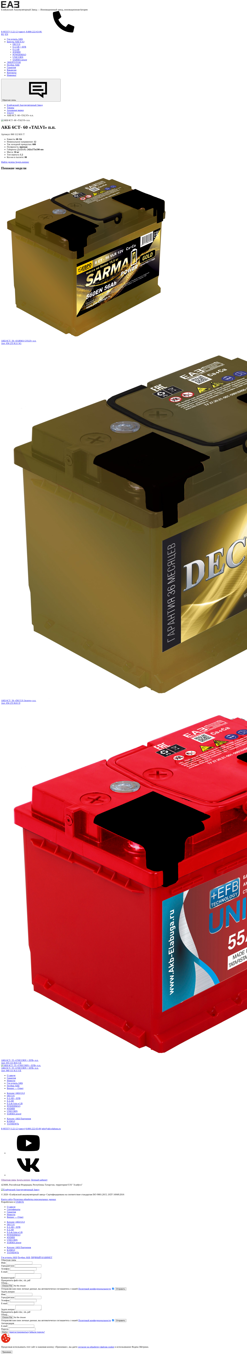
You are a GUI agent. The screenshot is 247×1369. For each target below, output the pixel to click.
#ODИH (17, 52)
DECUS (16, 44)
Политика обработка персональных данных (34, 1199)
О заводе (11, 1075)
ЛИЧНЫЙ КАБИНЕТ (41, 1257)
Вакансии (11, 70)
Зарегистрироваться (19, 1332)
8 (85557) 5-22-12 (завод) (13, 1128)
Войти (4, 1332)
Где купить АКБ (15, 39)
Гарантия (11, 67)
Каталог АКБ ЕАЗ (16, 1093)
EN (6, 34)
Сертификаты (13, 1209)
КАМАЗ (11, 1121)
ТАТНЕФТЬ (13, 1124)
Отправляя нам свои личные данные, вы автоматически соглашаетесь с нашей (56, 1289)
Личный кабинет (39, 1180)
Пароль (4, 1329)
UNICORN (18, 57)
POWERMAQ (19, 54)
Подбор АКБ (13, 65)
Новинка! (11, 75)
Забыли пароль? (37, 1332)
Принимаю (6, 1352)
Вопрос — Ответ (15, 1088)
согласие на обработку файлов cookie (96, 1347)
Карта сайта (7, 1199)
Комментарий (8, 1278)
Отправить (120, 1289)
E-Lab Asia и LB (15, 1103)
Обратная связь (9, 100)
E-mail (4, 1272)
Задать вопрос (22, 162)
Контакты (11, 72)
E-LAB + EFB (19, 47)
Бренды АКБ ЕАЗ (15, 41)
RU (2, 34)
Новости (11, 1080)
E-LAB (16, 49)
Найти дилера (8, 162)
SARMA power (20, 60)
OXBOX (19, 1202)
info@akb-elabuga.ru (51, 1128)
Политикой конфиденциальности (94, 1289)
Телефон (5, 1269)
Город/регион (7, 1266)
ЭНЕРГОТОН (14, 62)
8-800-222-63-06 (33, 1128)
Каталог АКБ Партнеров (19, 1118)
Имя (3, 1263)
